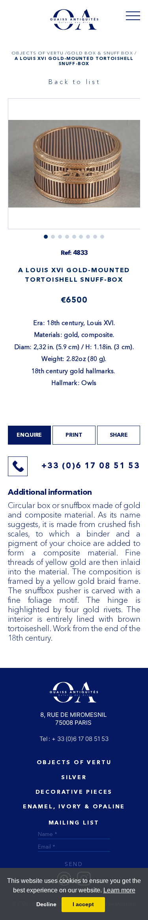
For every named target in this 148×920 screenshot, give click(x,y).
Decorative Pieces (74, 792)
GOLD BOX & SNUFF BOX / (102, 53)
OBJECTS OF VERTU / (39, 53)
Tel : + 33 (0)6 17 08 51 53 (74, 738)
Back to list (75, 82)
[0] (133, 15)
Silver (74, 777)
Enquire (29, 435)
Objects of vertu (74, 762)
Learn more (119, 890)
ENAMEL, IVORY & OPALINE (74, 807)
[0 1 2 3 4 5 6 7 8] (74, 168)
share (119, 435)
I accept (83, 904)
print (74, 435)
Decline (46, 904)
